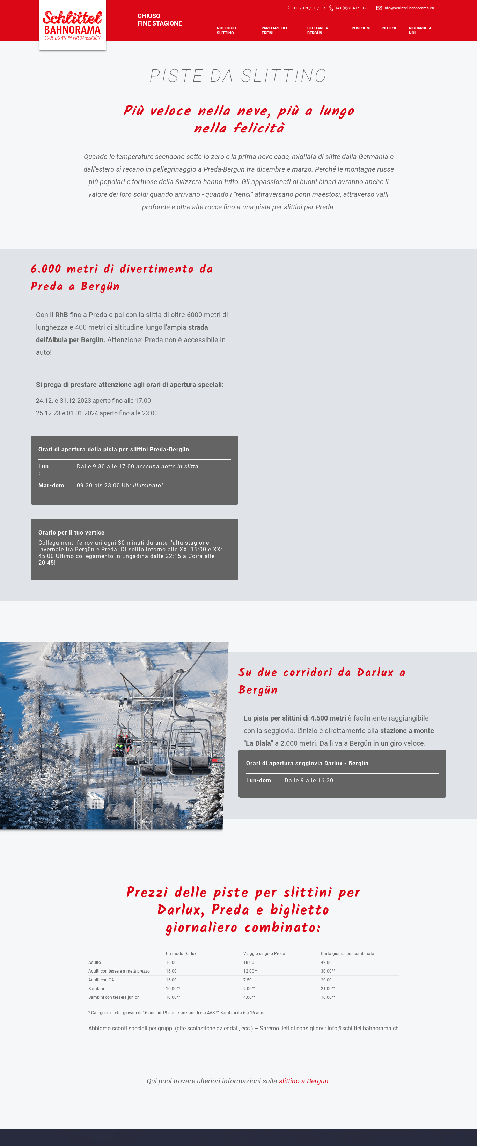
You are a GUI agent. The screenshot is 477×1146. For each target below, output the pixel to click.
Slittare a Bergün (317, 30)
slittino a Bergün (304, 1081)
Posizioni (361, 28)
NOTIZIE (389, 28)
